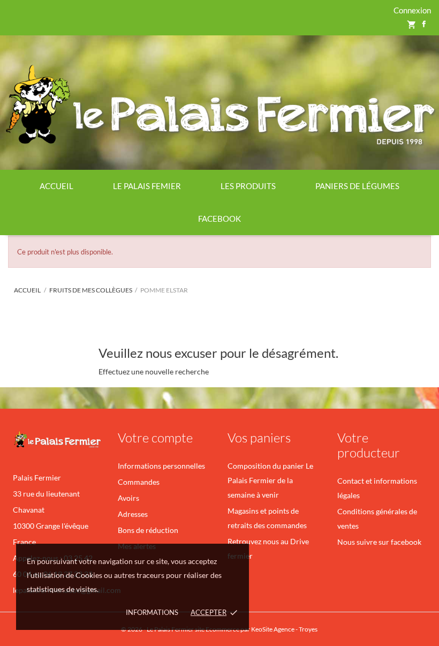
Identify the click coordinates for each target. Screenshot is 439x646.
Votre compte (155, 438)
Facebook (219, 218)
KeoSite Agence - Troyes (285, 629)
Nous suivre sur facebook (379, 541)
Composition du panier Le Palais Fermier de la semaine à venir (270, 480)
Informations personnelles (161, 465)
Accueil (56, 186)
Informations (152, 612)
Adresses (133, 514)
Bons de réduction (148, 530)
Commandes (139, 481)
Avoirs (128, 497)
